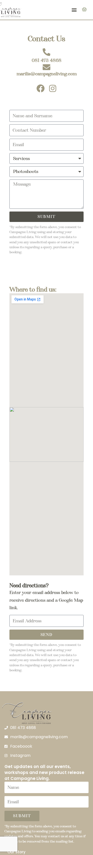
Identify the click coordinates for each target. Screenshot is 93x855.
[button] (74, 10)
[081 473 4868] (46, 52)
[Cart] (84, 9)
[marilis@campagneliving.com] (46, 67)
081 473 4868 (47, 60)
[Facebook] (40, 88)
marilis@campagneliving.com (47, 74)
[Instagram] (53, 88)
